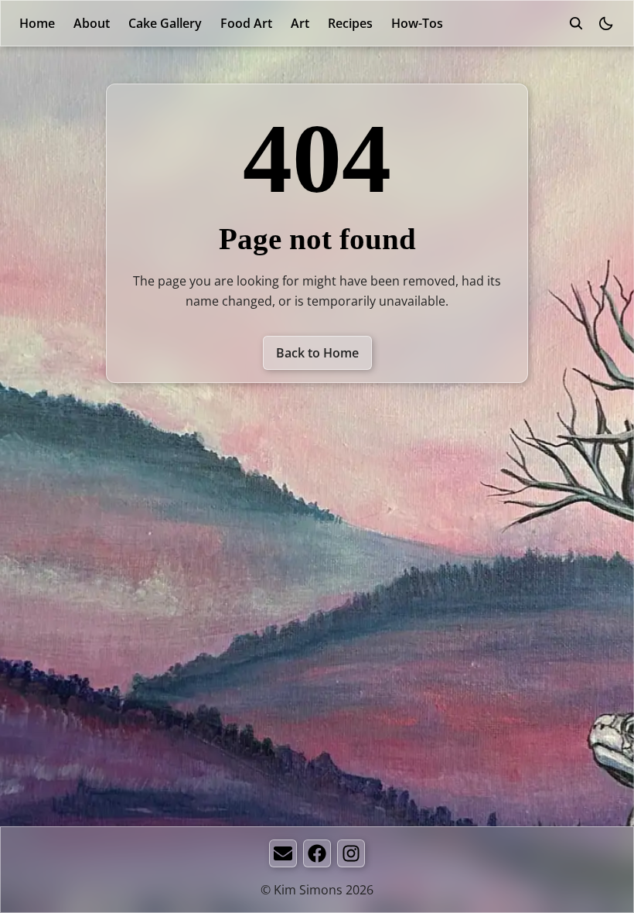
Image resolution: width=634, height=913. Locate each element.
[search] (576, 23)
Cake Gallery (165, 23)
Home (37, 23)
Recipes (350, 23)
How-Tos (417, 23)
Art (300, 23)
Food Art (246, 23)
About (91, 23)
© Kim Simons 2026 (317, 889)
